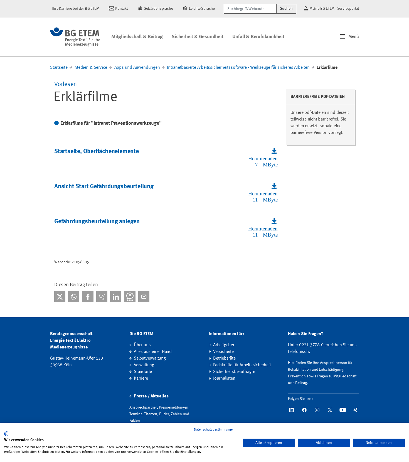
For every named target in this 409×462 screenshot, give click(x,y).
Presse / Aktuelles (151, 396)
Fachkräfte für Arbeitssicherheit (242, 365)
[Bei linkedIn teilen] (115, 296)
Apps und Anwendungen (137, 67)
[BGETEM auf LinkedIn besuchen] (291, 410)
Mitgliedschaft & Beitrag (137, 36)
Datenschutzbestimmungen (214, 429)
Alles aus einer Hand (153, 352)
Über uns (142, 345)
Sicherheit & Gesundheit (197, 36)
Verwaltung (144, 365)
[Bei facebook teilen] (87, 296)
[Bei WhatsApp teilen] (73, 296)
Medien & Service (91, 67)
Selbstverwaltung (150, 358)
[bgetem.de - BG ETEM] (75, 37)
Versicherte (223, 352)
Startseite (59, 67)
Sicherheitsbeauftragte (234, 372)
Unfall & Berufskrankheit (258, 36)
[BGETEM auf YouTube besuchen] (342, 410)
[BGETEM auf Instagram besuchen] (317, 410)
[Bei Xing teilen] (101, 296)
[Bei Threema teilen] (129, 296)
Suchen (286, 9)
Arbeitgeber (223, 345)
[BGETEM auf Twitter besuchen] (330, 410)
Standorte (143, 372)
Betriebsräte (224, 358)
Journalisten (224, 378)
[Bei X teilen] (59, 296)
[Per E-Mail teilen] (143, 296)
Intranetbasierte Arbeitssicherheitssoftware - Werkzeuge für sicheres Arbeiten (238, 67)
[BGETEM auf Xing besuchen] (355, 410)
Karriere (141, 378)
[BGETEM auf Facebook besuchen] (304, 410)
